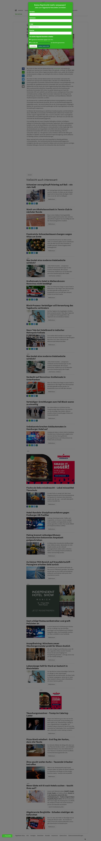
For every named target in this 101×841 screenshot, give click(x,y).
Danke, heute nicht (43, 46)
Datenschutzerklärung (44, 42)
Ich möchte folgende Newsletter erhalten (41, 36)
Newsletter (8, 836)
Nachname (32, 18)
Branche (31, 30)
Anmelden (33, 46)
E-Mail (31, 24)
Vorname (32, 11)
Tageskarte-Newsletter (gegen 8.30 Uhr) (42, 39)
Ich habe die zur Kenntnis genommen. (48, 42)
